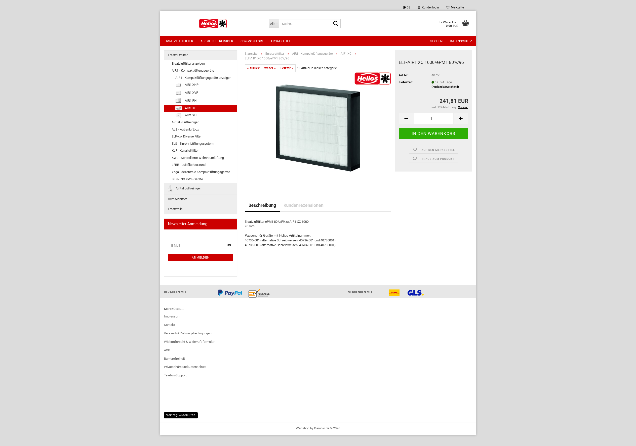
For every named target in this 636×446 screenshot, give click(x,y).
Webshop (302, 428)
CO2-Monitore (252, 41)
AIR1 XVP (191, 92)
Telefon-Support (175, 375)
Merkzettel (457, 7)
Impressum (172, 316)
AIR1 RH (190, 100)
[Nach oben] (622, 438)
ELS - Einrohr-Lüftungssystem (192, 143)
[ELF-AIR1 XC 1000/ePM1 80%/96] (318, 128)
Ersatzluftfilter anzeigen (188, 63)
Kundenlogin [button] (429, 7)
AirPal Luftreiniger (216, 41)
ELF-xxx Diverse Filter (186, 136)
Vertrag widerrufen (181, 415)
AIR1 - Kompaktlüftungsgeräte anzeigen (203, 78)
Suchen (436, 41)
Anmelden (201, 257)
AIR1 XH (190, 115)
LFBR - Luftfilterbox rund (188, 165)
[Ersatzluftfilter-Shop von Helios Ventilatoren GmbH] (213, 23)
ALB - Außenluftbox (185, 129)
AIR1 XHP (191, 85)
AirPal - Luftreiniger (185, 122)
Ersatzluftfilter (178, 41)
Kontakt (169, 325)
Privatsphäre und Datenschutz (185, 367)
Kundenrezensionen (303, 205)
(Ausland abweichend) (445, 87)
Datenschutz (461, 41)
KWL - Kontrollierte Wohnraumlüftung (198, 158)
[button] (406, 7)
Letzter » (286, 68)
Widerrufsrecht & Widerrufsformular (189, 342)
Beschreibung (262, 205)
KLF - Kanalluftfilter (185, 150)
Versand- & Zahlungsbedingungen (187, 333)
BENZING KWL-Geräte (187, 179)
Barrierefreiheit (174, 358)
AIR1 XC (190, 108)
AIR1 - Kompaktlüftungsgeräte (193, 70)
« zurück (253, 68)
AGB (167, 350)
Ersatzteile (281, 41)
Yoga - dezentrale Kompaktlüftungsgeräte (201, 172)
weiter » (270, 68)
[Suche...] (336, 23)
